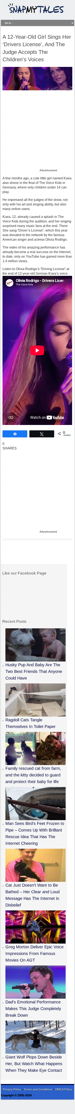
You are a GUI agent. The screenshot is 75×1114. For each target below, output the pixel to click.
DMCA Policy (63, 1089)
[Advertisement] (37, 129)
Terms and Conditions (38, 1089)
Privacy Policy (12, 1089)
